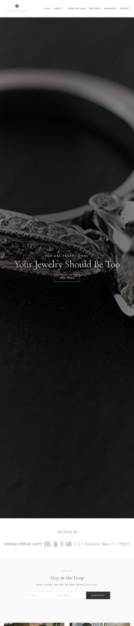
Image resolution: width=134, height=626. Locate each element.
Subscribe (98, 595)
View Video (67, 278)
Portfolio (94, 8)
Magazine (110, 8)
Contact (125, 8)
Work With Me (76, 8)
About (58, 8)
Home (47, 8)
